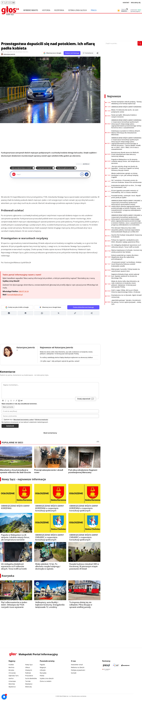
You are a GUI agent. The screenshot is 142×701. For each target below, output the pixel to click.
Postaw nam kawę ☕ (72, 53)
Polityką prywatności (41, 419)
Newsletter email (77, 665)
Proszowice (29, 676)
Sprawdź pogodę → (136, 11)
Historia (46, 10)
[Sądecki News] (116, 665)
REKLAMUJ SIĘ (135, 3)
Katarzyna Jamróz (9, 54)
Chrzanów (12, 673)
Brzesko (11, 670)
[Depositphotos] (125, 665)
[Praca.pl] (106, 665)
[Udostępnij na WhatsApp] (42, 313)
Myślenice (12, 687)
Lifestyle (43, 670)
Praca (93, 10)
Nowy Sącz (29, 665)
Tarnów (27, 681)
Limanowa (12, 681)
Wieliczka (28, 687)
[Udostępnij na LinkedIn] (25, 313)
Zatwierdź (10, 426)
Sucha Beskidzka (31, 678)
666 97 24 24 (24, 291)
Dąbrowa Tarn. (14, 676)
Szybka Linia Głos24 (77, 10)
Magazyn (43, 667)
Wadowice (28, 684)
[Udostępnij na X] (58, 313)
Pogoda (42, 665)
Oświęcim (28, 670)
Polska (42, 676)
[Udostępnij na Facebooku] (9, 313)
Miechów (12, 684)
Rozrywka (59, 10)
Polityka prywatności (78, 670)
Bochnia (11, 667)
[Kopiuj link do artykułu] (75, 313)
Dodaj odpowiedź (83, 399)
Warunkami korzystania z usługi (23, 419)
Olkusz (27, 667)
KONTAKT (126, 3)
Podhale (28, 673)
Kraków (11, 665)
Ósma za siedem (45, 681)
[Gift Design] (106, 669)
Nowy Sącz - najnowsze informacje (24, 479)
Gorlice (11, 678)
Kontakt (73, 673)
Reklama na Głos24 (77, 667)
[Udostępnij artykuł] (97, 53)
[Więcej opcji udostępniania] (91, 313)
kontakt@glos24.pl (15, 294)
